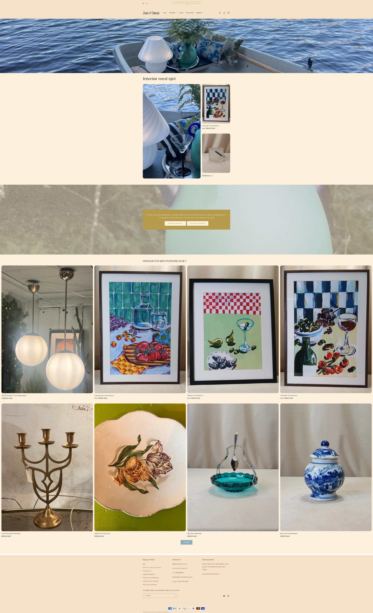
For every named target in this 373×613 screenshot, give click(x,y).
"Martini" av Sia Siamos (195, 395)
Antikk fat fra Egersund (102, 533)
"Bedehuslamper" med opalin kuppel (14, 395)
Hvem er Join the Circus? (152, 567)
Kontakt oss (147, 571)
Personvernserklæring (151, 578)
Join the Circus (152, 612)
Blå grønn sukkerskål (194, 533)
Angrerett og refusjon (151, 581)
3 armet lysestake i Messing (10, 533)
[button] (173, 13)
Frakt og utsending (149, 584)
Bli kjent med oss (175, 223)
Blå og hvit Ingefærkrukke (289, 533)
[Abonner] (175, 595)
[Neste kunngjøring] (203, 3)
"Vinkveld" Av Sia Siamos (210, 126)
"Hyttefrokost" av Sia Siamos (104, 395)
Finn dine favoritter (197, 223)
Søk (144, 564)
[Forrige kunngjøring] (170, 3)
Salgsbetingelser (149, 574)
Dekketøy (206, 175)
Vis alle (186, 542)
